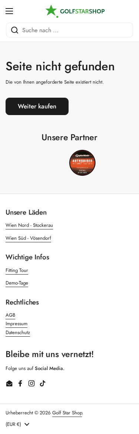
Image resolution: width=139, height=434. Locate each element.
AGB (10, 315)
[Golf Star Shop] (75, 11)
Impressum (16, 323)
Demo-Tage (17, 282)
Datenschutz (18, 332)
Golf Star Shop (67, 412)
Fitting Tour (17, 270)
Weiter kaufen (37, 106)
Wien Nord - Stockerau (29, 225)
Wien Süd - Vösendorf (28, 238)
